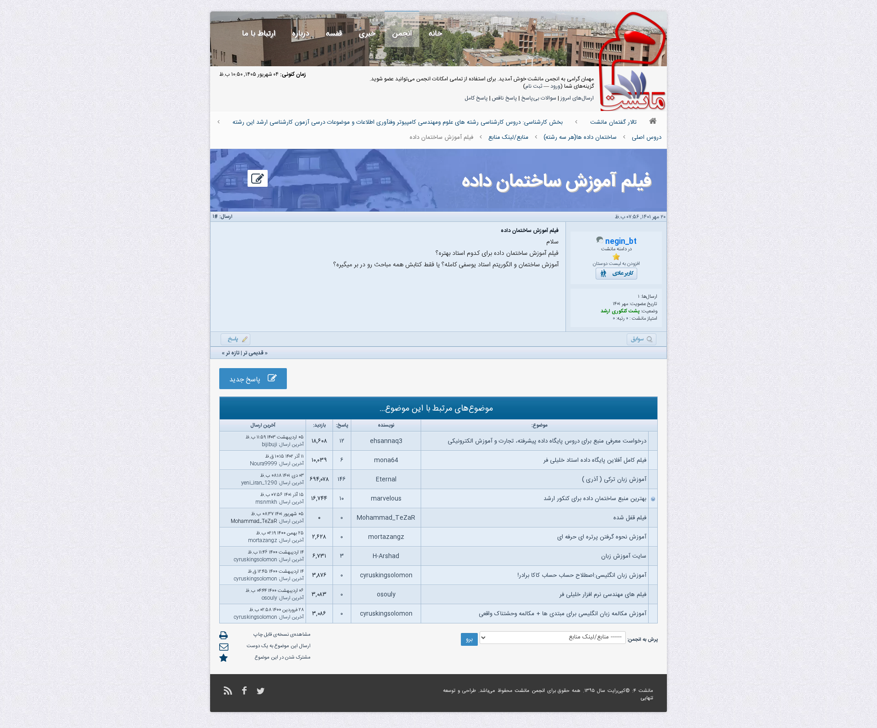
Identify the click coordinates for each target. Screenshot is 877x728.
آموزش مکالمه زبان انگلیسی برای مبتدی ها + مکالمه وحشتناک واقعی (562, 614)
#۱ (215, 217)
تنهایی (647, 698)
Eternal (386, 480)
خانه (435, 33)
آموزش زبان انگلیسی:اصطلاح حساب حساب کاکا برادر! (582, 575)
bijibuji (269, 445)
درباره (300, 33)
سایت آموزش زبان (623, 556)
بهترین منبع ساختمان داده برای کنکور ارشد (595, 499)
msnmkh (266, 502)
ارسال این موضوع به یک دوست (279, 646)
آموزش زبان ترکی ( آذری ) (614, 480)
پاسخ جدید (248, 379)
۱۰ (341, 499)
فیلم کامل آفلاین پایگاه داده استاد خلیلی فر (595, 460)
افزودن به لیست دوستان (616, 264)
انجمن (402, 33)
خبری (367, 33)
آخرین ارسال (292, 445)
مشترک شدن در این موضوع (283, 658)
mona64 (386, 460)
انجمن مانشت (530, 691)
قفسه (334, 33)
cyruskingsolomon (255, 560)
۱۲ (341, 441)
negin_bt (621, 242)
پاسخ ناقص (504, 98)
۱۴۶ (342, 480)
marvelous (386, 499)
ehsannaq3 (386, 441)
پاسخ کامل (476, 98)
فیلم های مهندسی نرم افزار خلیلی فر (603, 595)
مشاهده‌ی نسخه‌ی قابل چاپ (282, 635)
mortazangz (386, 537)
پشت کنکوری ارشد (620, 311)
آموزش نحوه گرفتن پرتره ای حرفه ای (601, 537)
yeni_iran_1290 (259, 483)
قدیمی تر (253, 353)
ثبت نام (533, 86)
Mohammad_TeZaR (386, 518)
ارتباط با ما (258, 33)
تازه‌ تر (232, 353)
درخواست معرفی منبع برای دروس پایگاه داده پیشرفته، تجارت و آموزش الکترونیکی (547, 441)
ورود (555, 86)
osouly (386, 595)
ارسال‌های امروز (577, 98)
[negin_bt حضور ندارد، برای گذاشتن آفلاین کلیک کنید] (599, 242)
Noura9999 (263, 464)
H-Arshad (386, 556)
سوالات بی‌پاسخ (538, 98)
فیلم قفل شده (629, 518)
